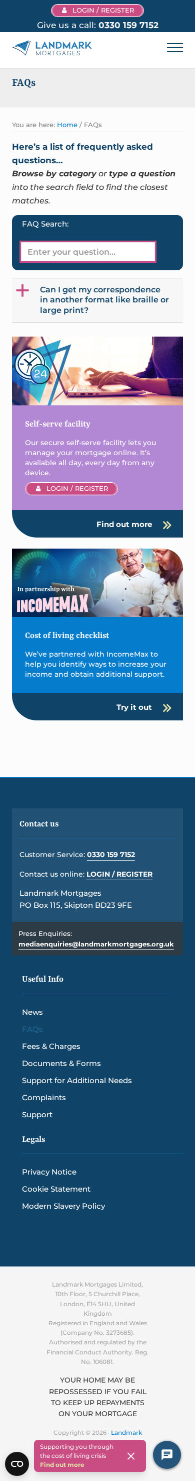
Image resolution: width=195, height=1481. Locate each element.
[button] (98, 300)
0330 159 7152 (111, 854)
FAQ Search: (45, 224)
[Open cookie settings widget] (17, 1464)
